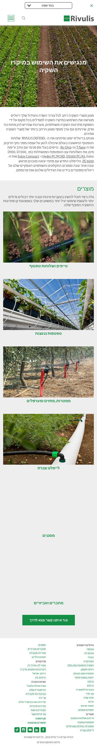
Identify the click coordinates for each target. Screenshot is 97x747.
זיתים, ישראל (39, 673)
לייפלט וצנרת (87, 730)
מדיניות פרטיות (38, 706)
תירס (91, 701)
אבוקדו (90, 649)
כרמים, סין (40, 677)
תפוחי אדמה (87, 706)
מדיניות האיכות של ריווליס (32, 702)
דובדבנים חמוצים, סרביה (33, 669)
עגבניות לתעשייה (85, 689)
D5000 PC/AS (75, 156)
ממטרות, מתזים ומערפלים (80, 726)
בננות (91, 657)
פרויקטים (41, 661)
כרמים (90, 685)
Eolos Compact (28, 156)
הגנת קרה (89, 661)
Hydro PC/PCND (53, 156)
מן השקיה (40, 718)
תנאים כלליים (39, 657)
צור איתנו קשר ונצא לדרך (49, 620)
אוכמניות (89, 653)
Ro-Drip (66, 147)
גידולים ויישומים (85, 645)
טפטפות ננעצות (86, 722)
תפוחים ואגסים (86, 710)
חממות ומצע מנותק (84, 673)
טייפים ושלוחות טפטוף (82, 718)
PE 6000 (88, 161)
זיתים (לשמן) (87, 669)
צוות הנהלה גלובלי (36, 686)
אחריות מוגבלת (37, 653)
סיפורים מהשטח (37, 722)
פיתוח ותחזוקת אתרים (48, 742)
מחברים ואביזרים (37, 649)
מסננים (42, 645)
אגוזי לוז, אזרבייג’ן (37, 665)
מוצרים (90, 714)
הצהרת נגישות (38, 710)
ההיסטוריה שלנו (37, 690)
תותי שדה (89, 697)
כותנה (91, 681)
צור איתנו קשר (38, 714)
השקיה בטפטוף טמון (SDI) (80, 665)
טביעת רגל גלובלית (36, 694)
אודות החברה (38, 681)
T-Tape (80, 147)
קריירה (42, 698)
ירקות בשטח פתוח (84, 677)
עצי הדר (90, 693)
